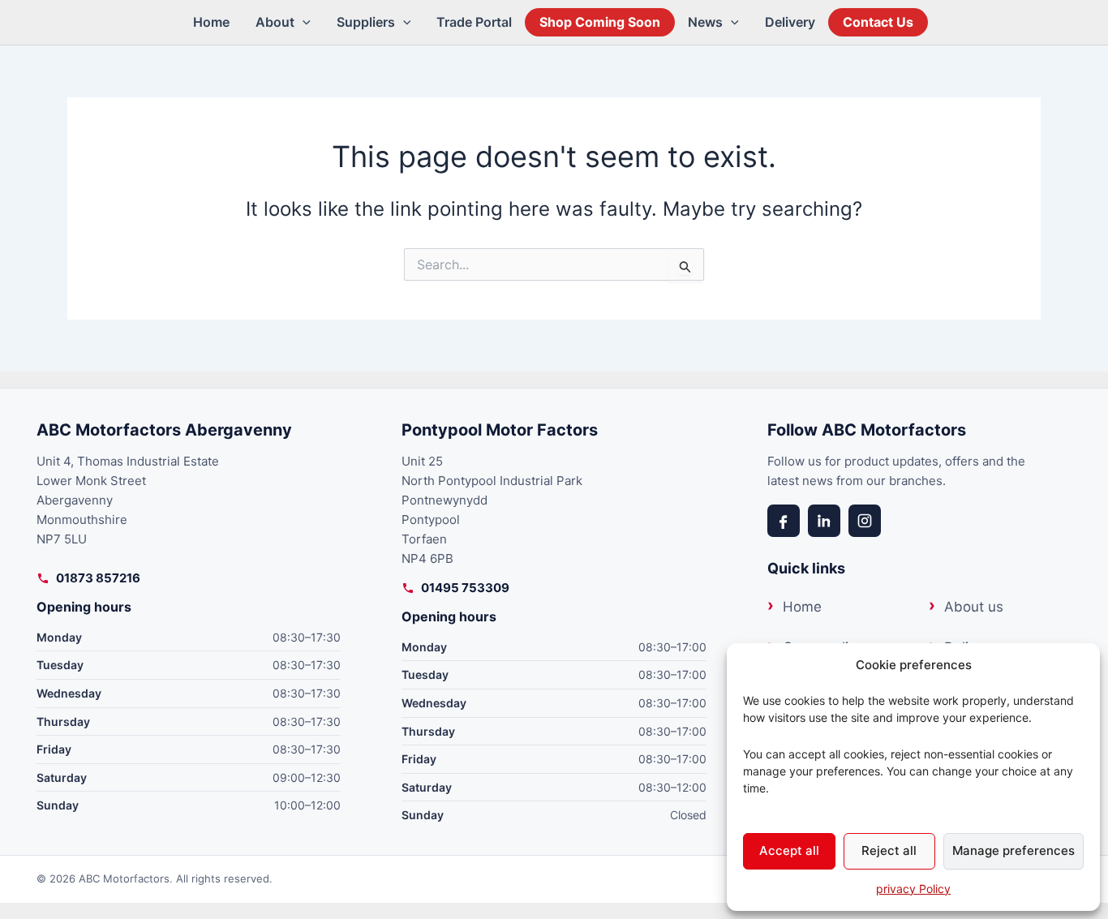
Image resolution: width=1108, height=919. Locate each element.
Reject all (889, 850)
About (275, 22)
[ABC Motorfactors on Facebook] (783, 521)
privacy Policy (913, 888)
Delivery (790, 22)
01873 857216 (98, 578)
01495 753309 (465, 587)
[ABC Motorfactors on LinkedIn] (824, 521)
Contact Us (878, 22)
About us (973, 607)
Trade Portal (474, 22)
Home (211, 22)
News (705, 22)
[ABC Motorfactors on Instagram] (864, 521)
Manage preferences (1013, 850)
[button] (302, 22)
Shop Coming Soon (599, 22)
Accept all (789, 850)
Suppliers (366, 22)
